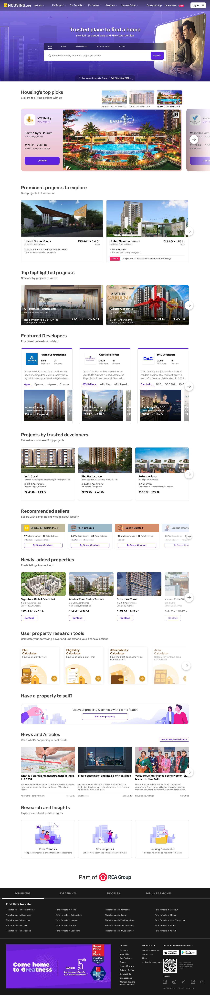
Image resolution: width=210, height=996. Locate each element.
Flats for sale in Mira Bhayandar (170, 920)
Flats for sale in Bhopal (166, 915)
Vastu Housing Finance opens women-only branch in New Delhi (162, 777)
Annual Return (127, 966)
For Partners (126, 958)
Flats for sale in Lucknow (18, 920)
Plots (122, 46)
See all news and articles (174, 739)
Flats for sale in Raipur (116, 915)
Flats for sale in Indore (16, 925)
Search (157, 55)
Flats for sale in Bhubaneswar (119, 931)
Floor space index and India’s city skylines (104, 775)
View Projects (43, 122)
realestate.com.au (150, 950)
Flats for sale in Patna (165, 925)
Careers (124, 950)
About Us (124, 954)
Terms (123, 962)
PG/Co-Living (103, 46)
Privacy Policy (127, 970)
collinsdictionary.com (152, 962)
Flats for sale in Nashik (165, 931)
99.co (144, 958)
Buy (50, 46)
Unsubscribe (126, 978)
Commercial (81, 46)
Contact (42, 160)
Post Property (174, 5)
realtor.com (147, 954)
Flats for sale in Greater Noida (20, 910)
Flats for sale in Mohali (66, 910)
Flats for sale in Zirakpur (166, 910)
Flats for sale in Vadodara (67, 931)
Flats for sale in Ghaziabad (18, 915)
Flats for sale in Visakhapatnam (120, 920)
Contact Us (125, 974)
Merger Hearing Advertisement (127, 983)
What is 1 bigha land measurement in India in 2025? (47, 777)
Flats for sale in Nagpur (66, 920)
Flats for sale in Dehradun (117, 910)
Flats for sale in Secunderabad (119, 925)
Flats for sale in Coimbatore (68, 915)
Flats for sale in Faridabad (18, 931)
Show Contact (44, 545)
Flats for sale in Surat (65, 925)
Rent (63, 46)
